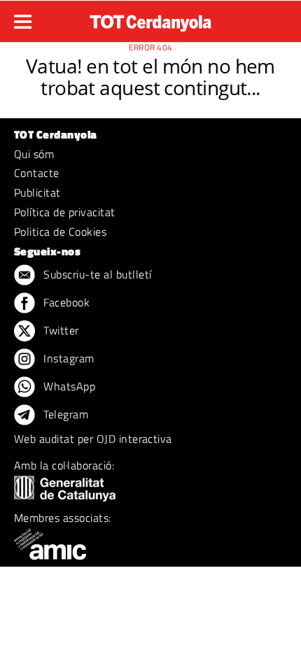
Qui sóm (34, 154)
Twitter (60, 330)
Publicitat (37, 192)
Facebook (65, 302)
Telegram (64, 414)
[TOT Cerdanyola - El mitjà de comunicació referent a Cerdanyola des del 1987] (150, 19)
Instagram (67, 358)
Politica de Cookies (60, 231)
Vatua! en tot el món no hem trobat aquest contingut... (150, 76)
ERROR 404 (151, 47)
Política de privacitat (64, 212)
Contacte (36, 172)
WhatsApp (68, 386)
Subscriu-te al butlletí (96, 274)
